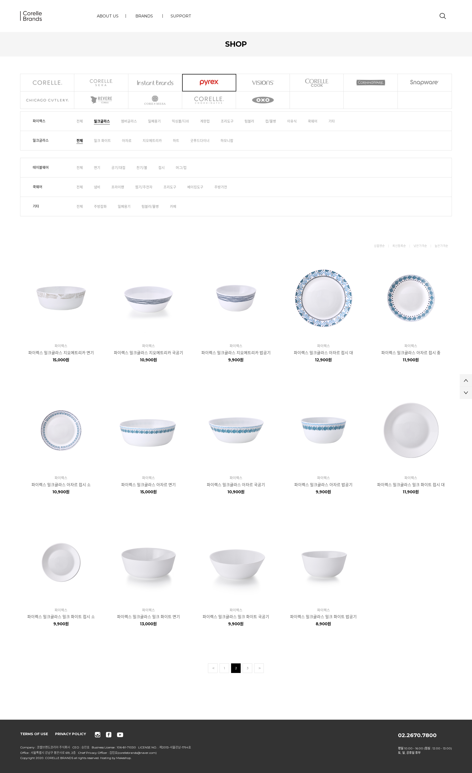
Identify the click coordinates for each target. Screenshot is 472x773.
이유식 (292, 121)
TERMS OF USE (34, 734)
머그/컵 (181, 167)
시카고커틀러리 (47, 100)
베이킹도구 (195, 187)
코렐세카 (101, 82)
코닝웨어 (371, 82)
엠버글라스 (129, 121)
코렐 (47, 82)
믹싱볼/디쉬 (180, 121)
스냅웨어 (425, 82)
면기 (97, 167)
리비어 (101, 100)
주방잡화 (100, 206)
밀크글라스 (102, 121)
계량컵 (205, 121)
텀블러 (249, 121)
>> (259, 668)
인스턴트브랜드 (155, 82)
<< (213, 668)
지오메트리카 (152, 140)
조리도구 (227, 121)
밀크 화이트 (102, 140)
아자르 (127, 140)
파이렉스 (209, 82)
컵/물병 (270, 121)
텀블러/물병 (150, 206)
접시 (161, 167)
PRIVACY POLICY (70, 734)
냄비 (97, 187)
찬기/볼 (141, 167)
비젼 (263, 82)
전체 (79, 121)
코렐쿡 (317, 82)
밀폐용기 (154, 121)
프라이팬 (117, 187)
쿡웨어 (312, 121)
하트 (176, 140)
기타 (331, 121)
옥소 (263, 100)
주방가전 (220, 187)
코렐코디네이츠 (209, 100)
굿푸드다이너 (199, 140)
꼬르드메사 (155, 100)
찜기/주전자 (143, 187)
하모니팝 (227, 140)
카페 (173, 206)
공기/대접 (118, 167)
